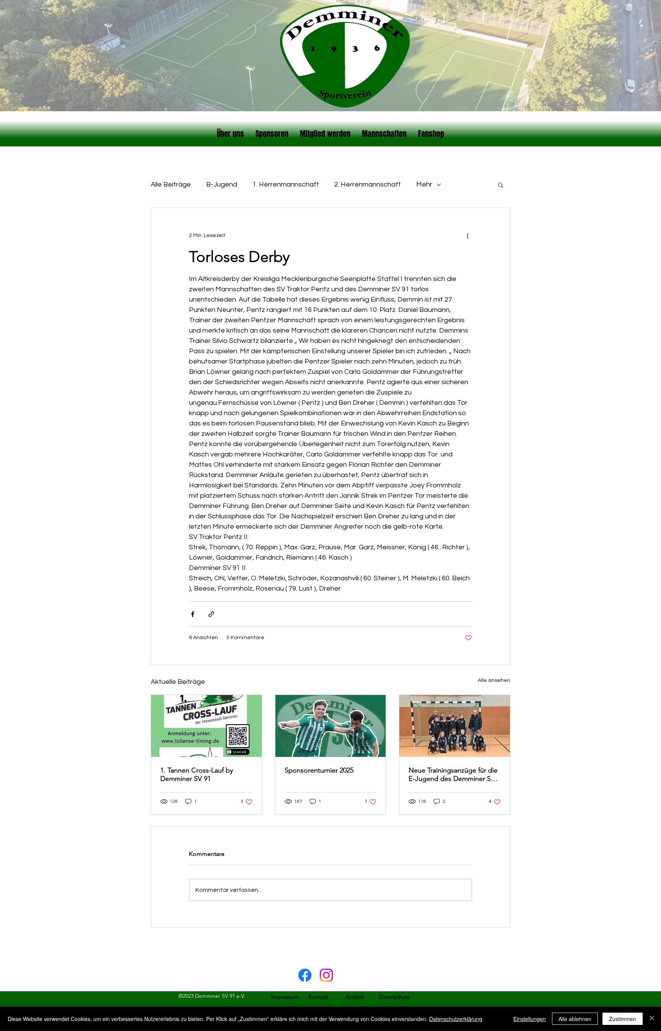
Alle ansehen (494, 680)
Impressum (285, 996)
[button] (500, 185)
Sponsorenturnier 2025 (319, 770)
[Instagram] (326, 975)
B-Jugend (221, 184)
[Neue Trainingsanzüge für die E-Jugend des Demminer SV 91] (454, 726)
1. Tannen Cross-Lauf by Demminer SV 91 (196, 774)
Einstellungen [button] (529, 1019)
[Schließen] (651, 1019)
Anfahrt (354, 996)
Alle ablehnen (574, 1019)
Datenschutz (394, 996)
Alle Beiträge (171, 184)
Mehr (424, 184)
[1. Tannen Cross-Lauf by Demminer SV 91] (206, 726)
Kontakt (318, 996)
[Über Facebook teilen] (192, 614)
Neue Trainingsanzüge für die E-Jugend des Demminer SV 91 (453, 774)
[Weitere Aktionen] (467, 235)
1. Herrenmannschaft (285, 184)
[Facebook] (305, 975)
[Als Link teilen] (211, 614)
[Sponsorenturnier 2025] (330, 726)
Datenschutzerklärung (455, 1019)
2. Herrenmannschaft (367, 184)
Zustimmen (622, 1019)
